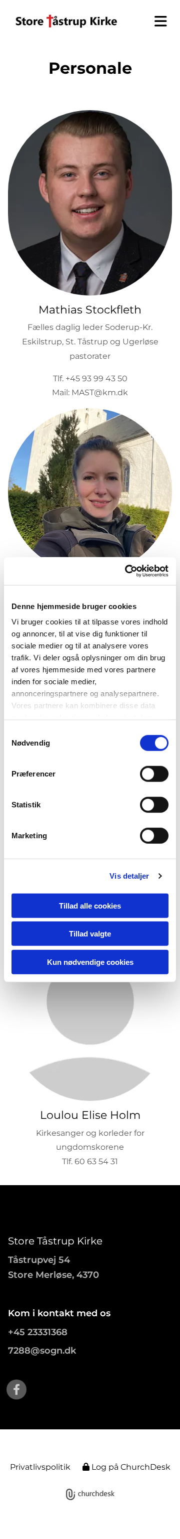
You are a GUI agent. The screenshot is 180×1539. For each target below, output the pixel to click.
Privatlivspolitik (40, 1467)
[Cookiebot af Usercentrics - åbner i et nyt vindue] (127, 571)
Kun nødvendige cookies (90, 961)
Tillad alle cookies (90, 905)
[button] (157, 21)
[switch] (154, 773)
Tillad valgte (90, 933)
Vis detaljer (129, 876)
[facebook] (16, 1389)
